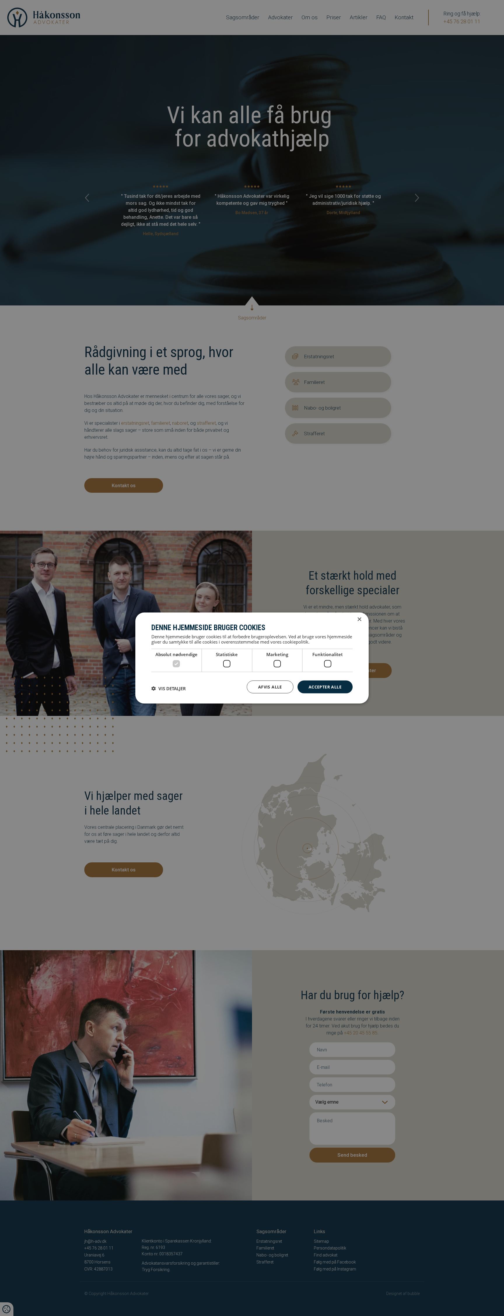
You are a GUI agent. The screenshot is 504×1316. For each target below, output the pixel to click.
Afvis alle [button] (270, 686)
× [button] (359, 619)
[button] (168, 688)
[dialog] (252, 658)
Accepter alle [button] (325, 686)
